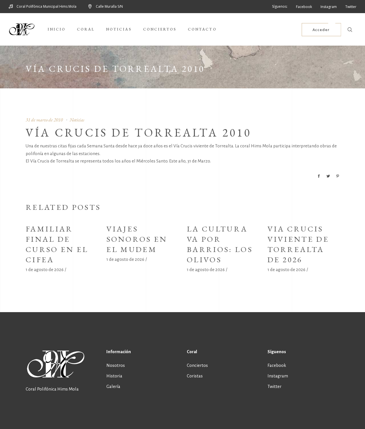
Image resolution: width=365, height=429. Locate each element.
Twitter (274, 386)
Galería (113, 386)
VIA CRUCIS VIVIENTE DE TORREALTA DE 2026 (298, 244)
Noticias (77, 120)
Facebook (276, 365)
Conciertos (197, 365)
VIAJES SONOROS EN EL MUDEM (136, 239)
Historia (114, 375)
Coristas (195, 375)
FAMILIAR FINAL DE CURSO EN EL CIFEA (57, 244)
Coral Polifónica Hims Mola (52, 389)
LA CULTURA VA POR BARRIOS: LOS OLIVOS (220, 244)
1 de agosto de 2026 (45, 269)
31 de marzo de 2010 (44, 120)
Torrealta (224, 145)
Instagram (277, 375)
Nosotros (115, 365)
